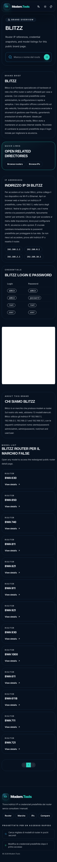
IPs (32, 815)
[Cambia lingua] (38, 6)
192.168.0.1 (33, 249)
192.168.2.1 (13, 257)
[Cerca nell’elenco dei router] (47, 57)
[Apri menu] (51, 6)
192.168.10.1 (34, 257)
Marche (21, 815)
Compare (45, 815)
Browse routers (15, 164)
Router (8, 815)
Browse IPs (34, 164)
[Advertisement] (28, 355)
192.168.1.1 (13, 249)
